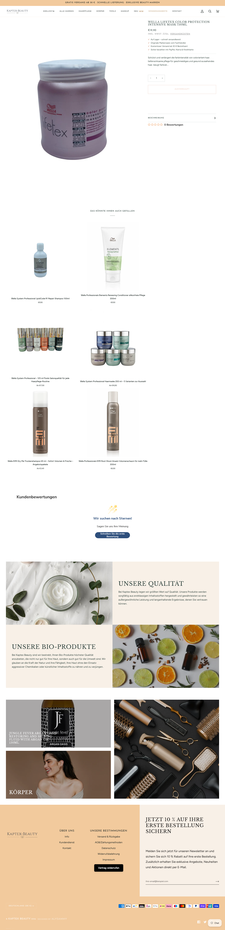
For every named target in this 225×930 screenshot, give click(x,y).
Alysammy (59, 919)
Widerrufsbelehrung (109, 853)
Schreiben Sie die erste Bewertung (112, 535)
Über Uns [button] (66, 831)
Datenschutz (109, 848)
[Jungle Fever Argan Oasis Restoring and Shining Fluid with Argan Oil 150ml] (58, 724)
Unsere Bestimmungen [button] (108, 831)
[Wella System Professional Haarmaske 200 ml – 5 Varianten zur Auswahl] (113, 343)
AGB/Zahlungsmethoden (108, 842)
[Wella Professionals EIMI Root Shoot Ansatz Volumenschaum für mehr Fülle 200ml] (113, 422)
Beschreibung (156, 118)
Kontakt (67, 848)
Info (67, 836)
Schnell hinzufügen (40, 291)
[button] (49, 11)
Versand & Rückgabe (108, 836)
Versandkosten (180, 34)
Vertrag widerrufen (108, 867)
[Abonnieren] (214, 881)
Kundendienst (67, 842)
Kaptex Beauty (19, 919)
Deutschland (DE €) (20, 906)
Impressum (109, 859)
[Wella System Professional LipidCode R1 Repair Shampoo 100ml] (40, 260)
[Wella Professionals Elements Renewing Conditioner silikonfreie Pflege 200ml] (113, 256)
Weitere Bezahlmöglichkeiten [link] (161, 109)
